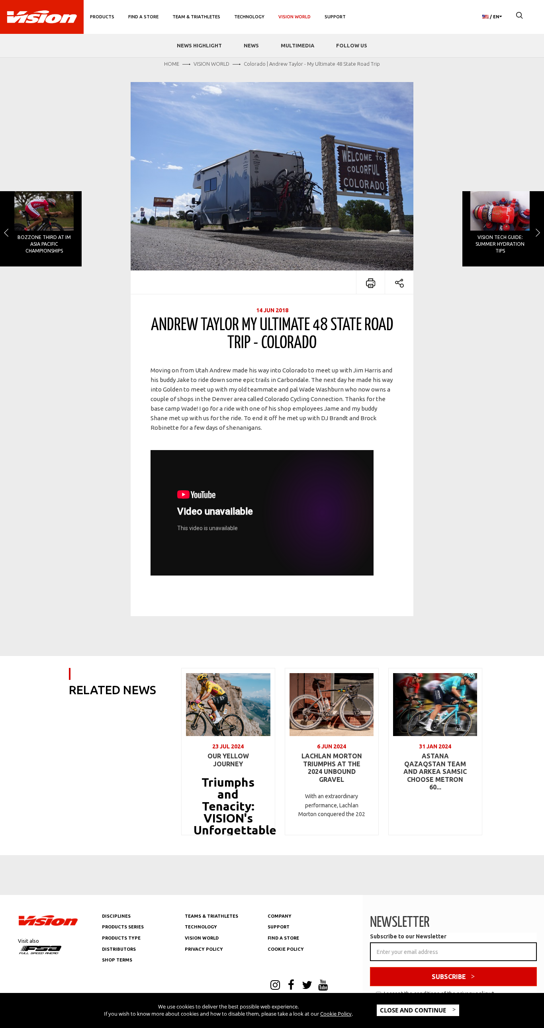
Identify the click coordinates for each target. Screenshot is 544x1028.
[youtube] (323, 985)
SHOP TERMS (117, 960)
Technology (249, 16)
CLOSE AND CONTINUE (414, 1010)
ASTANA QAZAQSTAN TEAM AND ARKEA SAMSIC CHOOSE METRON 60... (435, 771)
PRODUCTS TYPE (121, 938)
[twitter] (307, 985)
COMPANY (280, 916)
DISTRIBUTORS (119, 949)
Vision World (294, 16)
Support (335, 16)
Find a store (143, 16)
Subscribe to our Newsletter (408, 936)
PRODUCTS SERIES (123, 926)
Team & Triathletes (196, 16)
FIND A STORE (283, 938)
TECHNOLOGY (201, 926)
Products (102, 16)
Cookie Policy (336, 1013)
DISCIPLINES (116, 916)
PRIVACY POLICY (204, 949)
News (251, 45)
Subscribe (449, 976)
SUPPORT (279, 926)
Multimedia (297, 45)
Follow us (351, 45)
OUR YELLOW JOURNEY (228, 760)
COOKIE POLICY (286, 949)
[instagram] (275, 985)
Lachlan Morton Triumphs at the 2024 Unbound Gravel (331, 767)
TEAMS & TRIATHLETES (211, 916)
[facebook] (291, 985)
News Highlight (199, 45)
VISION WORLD (202, 938)
